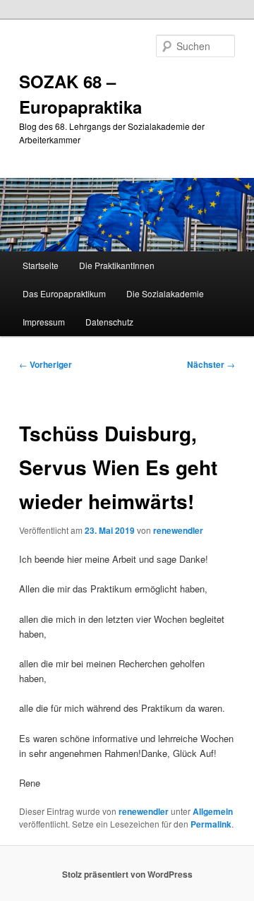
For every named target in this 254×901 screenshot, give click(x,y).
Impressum (44, 322)
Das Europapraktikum (64, 293)
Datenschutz (109, 322)
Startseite (41, 265)
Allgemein (213, 811)
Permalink (210, 824)
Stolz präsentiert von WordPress (127, 874)
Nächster (211, 364)
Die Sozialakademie (165, 293)
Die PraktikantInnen (117, 265)
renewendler (178, 530)
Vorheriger (45, 364)
